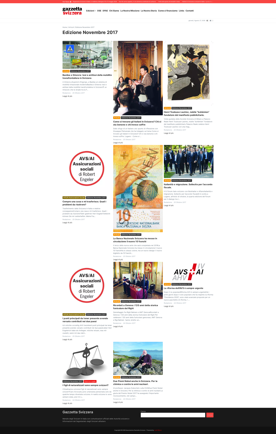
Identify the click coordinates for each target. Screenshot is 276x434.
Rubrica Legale (90, 381)
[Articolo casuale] (207, 20)
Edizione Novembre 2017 (80, 71)
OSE (99, 10)
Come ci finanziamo (168, 10)
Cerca (143, 411)
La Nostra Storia (149, 10)
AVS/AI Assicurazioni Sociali (74, 198)
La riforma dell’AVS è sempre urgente (183, 288)
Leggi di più (67, 96)
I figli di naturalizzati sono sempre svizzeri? (85, 385)
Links (181, 10)
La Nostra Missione (130, 10)
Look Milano (158, 430)
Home (65, 27)
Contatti (190, 10)
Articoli (71, 27)
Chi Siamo (114, 10)
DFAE (105, 10)
